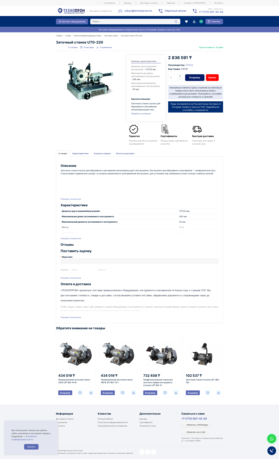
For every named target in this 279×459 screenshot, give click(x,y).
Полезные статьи (148, 426)
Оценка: (65, 269)
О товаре (62, 153)
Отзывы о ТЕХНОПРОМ (194, 3)
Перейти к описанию (141, 113)
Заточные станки (111, 36)
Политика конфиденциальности (113, 422)
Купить (212, 77)
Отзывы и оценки (102, 153)
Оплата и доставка (125, 153)
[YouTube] (147, 452)
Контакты (218, 3)
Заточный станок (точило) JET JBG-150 (203, 381)
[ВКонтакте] (153, 452)
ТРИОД (189, 65)
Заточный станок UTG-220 (131, 36)
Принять (31, 446)
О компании (109, 3)
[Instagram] (142, 452)
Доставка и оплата (149, 3)
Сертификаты (146, 422)
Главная (59, 36)
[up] (180, 76)
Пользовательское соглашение (112, 426)
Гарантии (171, 3)
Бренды (127, 3)
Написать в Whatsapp (197, 424)
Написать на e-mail (195, 432)
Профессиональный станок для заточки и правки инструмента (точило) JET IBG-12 (158, 382)
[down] (180, 79)
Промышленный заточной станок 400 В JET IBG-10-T (117, 381)
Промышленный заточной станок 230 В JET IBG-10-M (74, 381)
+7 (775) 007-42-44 (194, 418)
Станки (68, 36)
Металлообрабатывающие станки (87, 36)
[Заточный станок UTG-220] (90, 80)
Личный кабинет (105, 419)
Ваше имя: (67, 257)
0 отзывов (73, 47)
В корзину (194, 77)
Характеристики (80, 153)
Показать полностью (71, 199)
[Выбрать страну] (201, 21)
